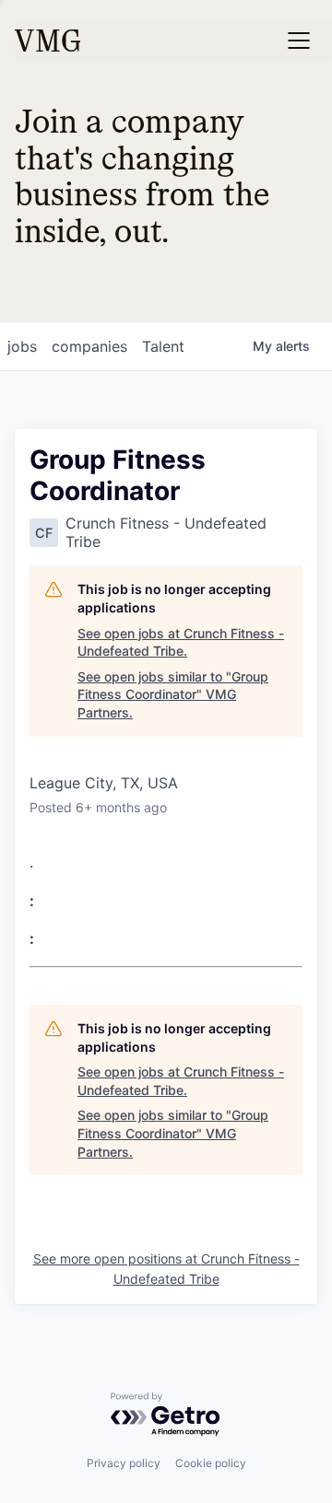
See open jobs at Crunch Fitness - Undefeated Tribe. (180, 642)
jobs (22, 346)
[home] (47, 40)
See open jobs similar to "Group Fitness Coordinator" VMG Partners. (172, 694)
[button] (299, 40)
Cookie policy (210, 1463)
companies (89, 346)
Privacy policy (123, 1463)
